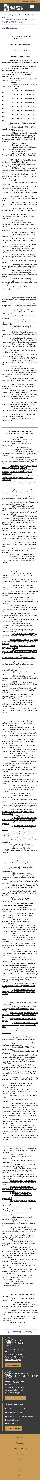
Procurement (20, 1443)
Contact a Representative (15, 1398)
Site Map (20, 1459)
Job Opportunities (20, 1454)
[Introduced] (6, 19)
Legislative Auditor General (15, 1409)
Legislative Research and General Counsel (20, 1416)
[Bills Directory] (17, 22)
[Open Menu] (32, 6)
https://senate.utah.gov (13, 1360)
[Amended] (15, 19)
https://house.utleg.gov (13, 1393)
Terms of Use (20, 1465)
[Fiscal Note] (6, 22)
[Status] (21, 19)
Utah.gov (20, 1476)
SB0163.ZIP (30, 15)
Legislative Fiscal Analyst (14, 1412)
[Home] (13, 7)
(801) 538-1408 (18, 1357)
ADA (20, 1470)
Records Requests (20, 1437)
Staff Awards (9, 1424)
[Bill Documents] (30, 19)
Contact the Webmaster (20, 1448)
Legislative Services (12, 1420)
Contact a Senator (13, 1365)
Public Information (13, 1428)
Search (15, 1)
